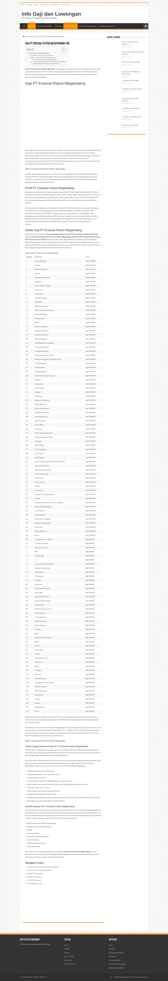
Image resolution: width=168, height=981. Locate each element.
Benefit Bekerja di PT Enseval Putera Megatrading (46, 63)
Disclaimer (55, 5)
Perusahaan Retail (70, 26)
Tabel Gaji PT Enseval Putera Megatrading (46, 59)
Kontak (36, 5)
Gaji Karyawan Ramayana (130, 108)
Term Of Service (65, 5)
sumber (28, 224)
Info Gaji (32, 26)
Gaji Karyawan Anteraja (130, 125)
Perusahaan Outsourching (87, 26)
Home (23, 5)
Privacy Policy (45, 5)
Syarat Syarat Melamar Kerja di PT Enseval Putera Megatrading (50, 61)
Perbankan (58, 26)
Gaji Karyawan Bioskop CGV (132, 117)
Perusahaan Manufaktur (107, 26)
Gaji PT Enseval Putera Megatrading (38, 53)
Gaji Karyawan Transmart (130, 80)
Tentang (29, 5)
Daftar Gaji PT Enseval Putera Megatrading (43, 57)
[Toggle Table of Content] (63, 50)
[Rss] (147, 4)
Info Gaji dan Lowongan (51, 14)
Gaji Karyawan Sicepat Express (132, 89)
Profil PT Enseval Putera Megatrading (42, 55)
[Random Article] (145, 26)
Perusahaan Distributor (44, 26)
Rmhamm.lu (126, 977)
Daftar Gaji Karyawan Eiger (131, 62)
